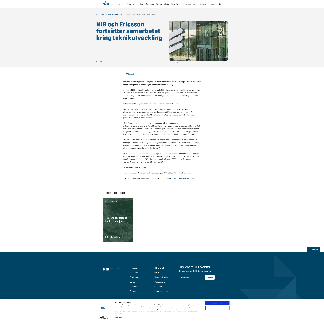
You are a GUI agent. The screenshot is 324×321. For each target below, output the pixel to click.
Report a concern (161, 291)
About (166, 4)
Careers (159, 4)
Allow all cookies (217, 303)
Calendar (212, 4)
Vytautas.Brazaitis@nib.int (184, 178)
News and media (190, 4)
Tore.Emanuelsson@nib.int (188, 173)
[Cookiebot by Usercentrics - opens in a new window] (103, 317)
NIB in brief (159, 268)
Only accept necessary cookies (217, 308)
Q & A (156, 272)
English (131, 73)
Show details (118, 317)
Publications (202, 4)
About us (133, 286)
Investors (140, 4)
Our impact (150, 4)
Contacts (174, 4)
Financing (130, 4)
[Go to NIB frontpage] (112, 4)
